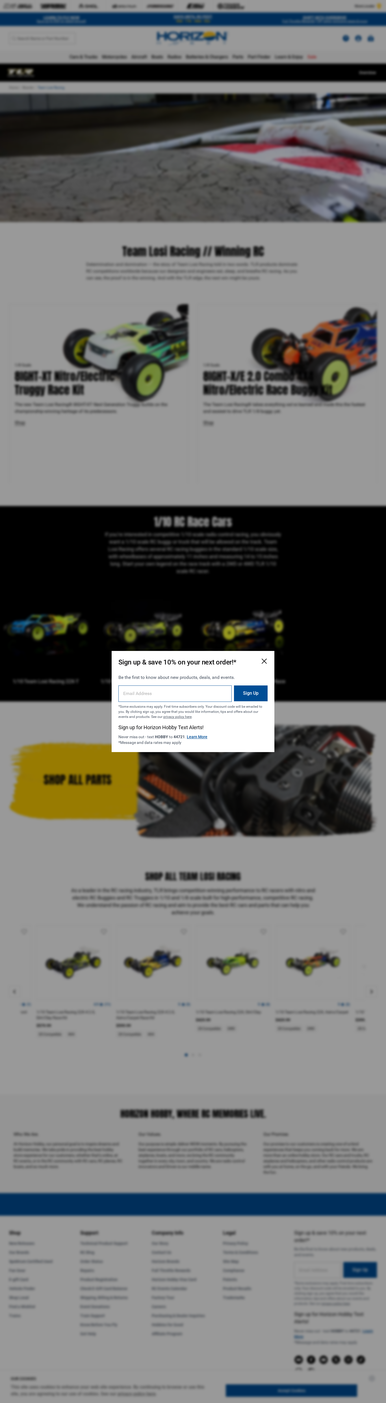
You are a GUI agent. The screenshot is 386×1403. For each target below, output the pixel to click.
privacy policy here (177, 717)
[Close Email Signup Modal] (264, 661)
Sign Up (251, 693)
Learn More (197, 737)
